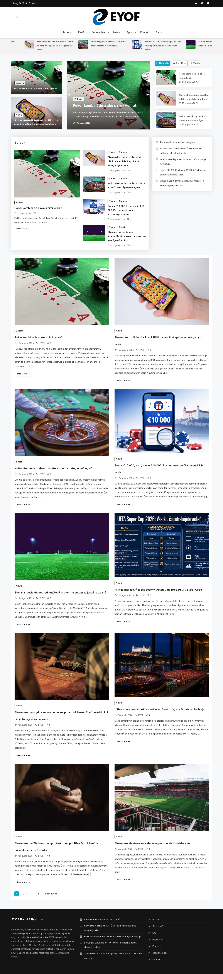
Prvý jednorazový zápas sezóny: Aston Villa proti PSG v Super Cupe (158, 590)
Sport (130, 32)
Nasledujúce (51, 893)
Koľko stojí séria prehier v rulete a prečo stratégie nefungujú (192, 118)
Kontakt (144, 32)
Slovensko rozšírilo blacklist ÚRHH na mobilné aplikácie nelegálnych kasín (36, 45)
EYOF (81, 32)
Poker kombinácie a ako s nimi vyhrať (35, 88)
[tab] (163, 63)
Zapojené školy (159, 953)
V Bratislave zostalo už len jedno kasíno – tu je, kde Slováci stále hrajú (159, 709)
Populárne (181, 63)
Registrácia (157, 939)
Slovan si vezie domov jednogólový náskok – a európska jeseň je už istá (127, 236)
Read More (21, 229)
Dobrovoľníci (98, 32)
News (116, 32)
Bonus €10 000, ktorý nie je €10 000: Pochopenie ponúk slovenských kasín (144, 45)
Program (156, 946)
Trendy (196, 63)
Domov (67, 32)
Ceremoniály (158, 926)
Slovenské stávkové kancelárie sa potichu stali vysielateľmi (152, 843)
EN (157, 32)
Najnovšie (164, 63)
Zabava (20, 83)
